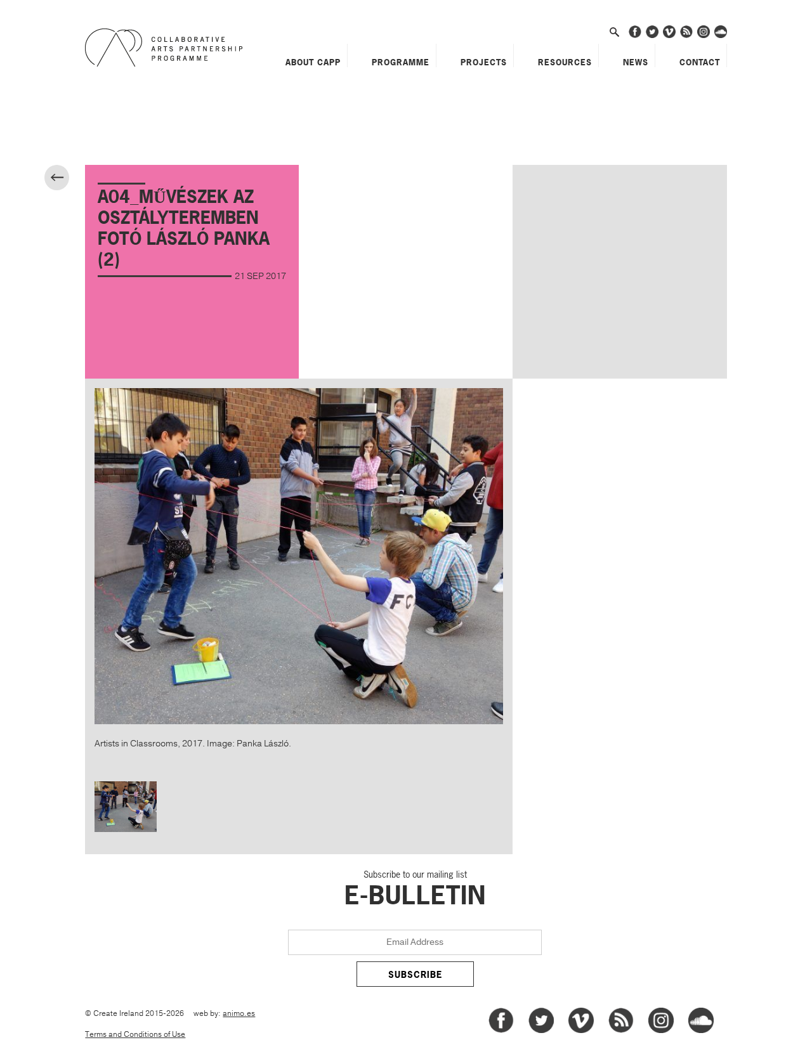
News (635, 62)
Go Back (67, 179)
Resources (565, 62)
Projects (484, 62)
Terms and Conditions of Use (135, 1034)
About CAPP (313, 62)
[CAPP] (167, 48)
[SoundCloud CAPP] (720, 36)
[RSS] (621, 1031)
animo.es (239, 1013)
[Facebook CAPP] (635, 36)
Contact (699, 62)
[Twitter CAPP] (652, 36)
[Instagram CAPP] (703, 36)
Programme (400, 62)
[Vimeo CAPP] (669, 36)
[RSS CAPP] (686, 36)
